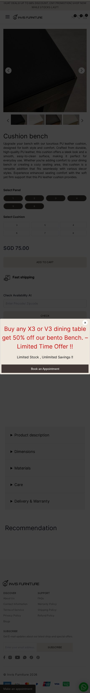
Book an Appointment (45, 368)
